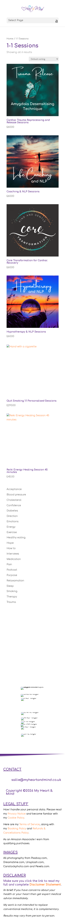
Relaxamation (15, 580)
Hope (10, 543)
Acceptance (14, 489)
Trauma (11, 602)
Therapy (12, 596)
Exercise (12, 532)
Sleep (10, 586)
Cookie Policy (16, 817)
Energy (11, 527)
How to (11, 548)
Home (10, 38)
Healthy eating (16, 537)
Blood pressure (16, 494)
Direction (12, 516)
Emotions (13, 521)
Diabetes (12, 510)
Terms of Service (29, 824)
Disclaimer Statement (45, 884)
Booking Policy (17, 828)
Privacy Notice (17, 813)
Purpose (12, 575)
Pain (9, 564)
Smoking (12, 591)
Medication (14, 559)
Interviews (13, 553)
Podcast (12, 569)
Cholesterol (14, 500)
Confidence (14, 505)
